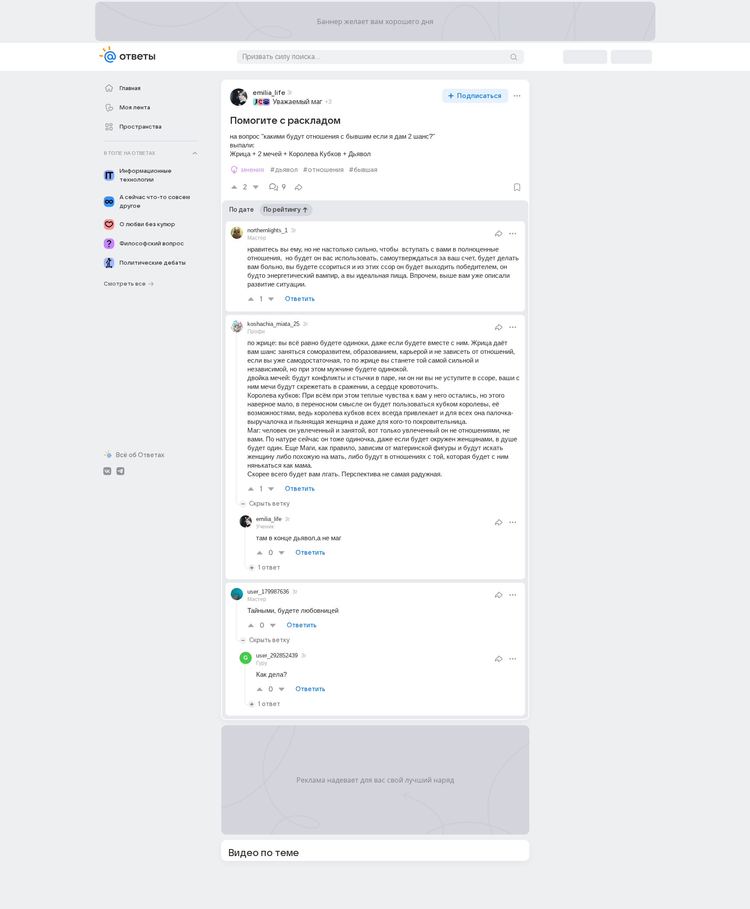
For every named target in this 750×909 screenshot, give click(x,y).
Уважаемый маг (297, 102)
